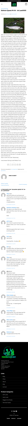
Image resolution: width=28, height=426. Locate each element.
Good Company (23, 184)
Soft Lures (5, 394)
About (4, 381)
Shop (4, 379)
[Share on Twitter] (13, 165)
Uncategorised (4, 8)
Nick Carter (10, 319)
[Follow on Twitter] (14, 411)
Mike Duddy (14, 14)
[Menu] (2, 4)
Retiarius (9, 332)
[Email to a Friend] (15, 165)
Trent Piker (10, 310)
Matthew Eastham (12, 207)
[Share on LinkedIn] (20, 165)
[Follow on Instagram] (13, 411)
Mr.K (8, 236)
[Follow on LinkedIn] (16, 411)
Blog (4, 376)
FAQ (4, 384)
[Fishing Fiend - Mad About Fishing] (14, 4)
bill (7, 246)
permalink (3, 170)
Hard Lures (5, 397)
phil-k (8, 221)
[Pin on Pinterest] (17, 165)
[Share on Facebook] (10, 165)
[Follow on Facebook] (11, 411)
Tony (8, 193)
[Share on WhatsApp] (8, 165)
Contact (5, 387)
